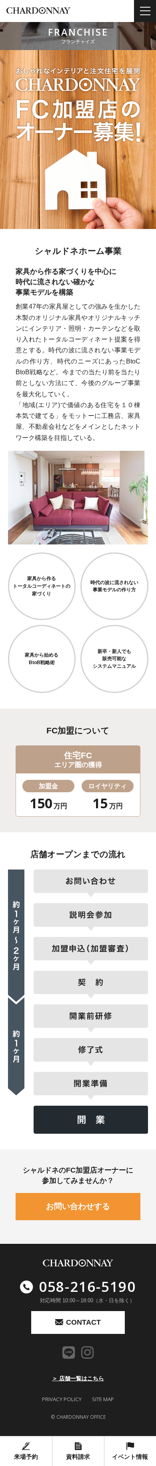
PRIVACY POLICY (62, 1399)
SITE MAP (103, 1399)
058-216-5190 (87, 1286)
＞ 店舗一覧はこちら (78, 1378)
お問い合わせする (78, 1206)
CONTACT (83, 1322)
